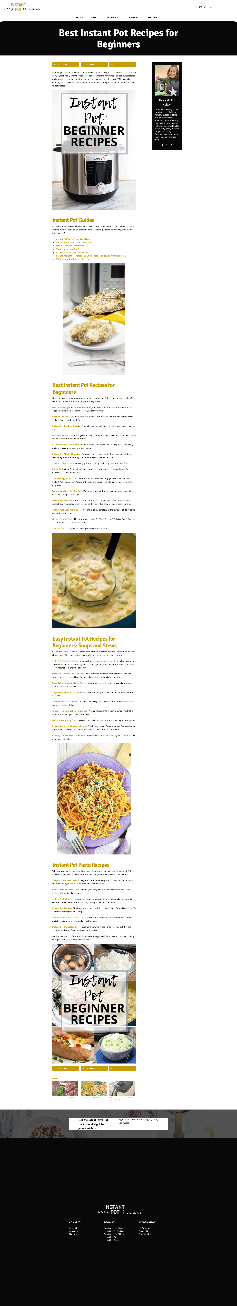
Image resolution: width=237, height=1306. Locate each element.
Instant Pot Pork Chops (63, 463)
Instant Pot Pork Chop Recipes (63, 1097)
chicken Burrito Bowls (62, 519)
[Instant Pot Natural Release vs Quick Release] (122, 1088)
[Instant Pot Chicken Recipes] (94, 1088)
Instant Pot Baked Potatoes (65, 509)
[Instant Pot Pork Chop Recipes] (65, 1088)
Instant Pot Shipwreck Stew (65, 661)
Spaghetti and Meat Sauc (64, 880)
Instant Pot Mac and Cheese (65, 917)
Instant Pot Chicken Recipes (91, 1097)
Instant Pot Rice (59, 528)
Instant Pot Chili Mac (62, 899)
